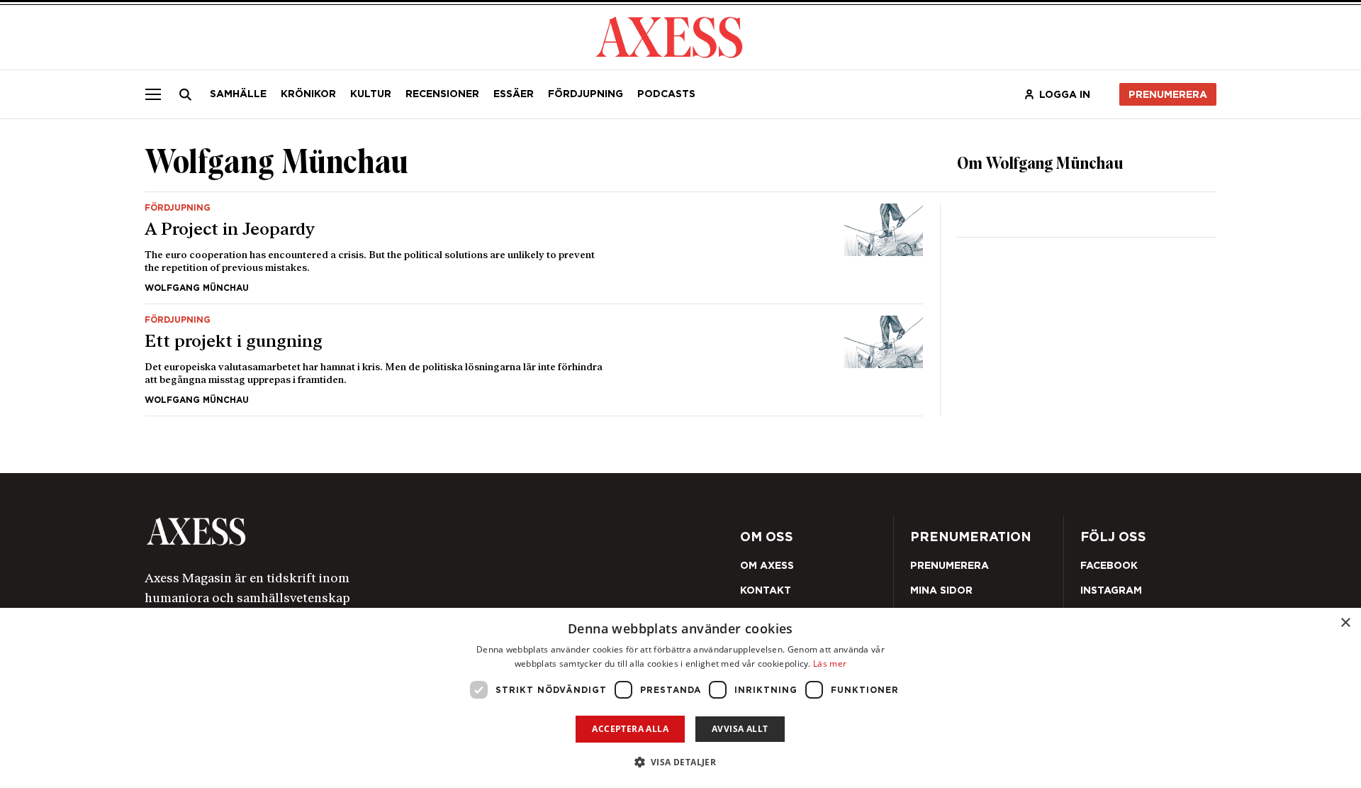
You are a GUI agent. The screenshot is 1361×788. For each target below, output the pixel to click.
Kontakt (765, 590)
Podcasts (666, 93)
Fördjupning (585, 93)
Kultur (370, 93)
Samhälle (238, 93)
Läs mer (829, 663)
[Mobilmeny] (153, 94)
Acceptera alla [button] (630, 729)
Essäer (513, 93)
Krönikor (308, 93)
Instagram (1111, 590)
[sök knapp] (186, 94)
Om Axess (767, 565)
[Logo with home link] (358, 532)
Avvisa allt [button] (740, 729)
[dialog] (680, 698)
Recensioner (442, 93)
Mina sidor (941, 590)
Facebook (1109, 565)
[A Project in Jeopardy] (534, 248)
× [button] (1345, 623)
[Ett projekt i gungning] (534, 360)
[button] (681, 762)
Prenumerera (1167, 94)
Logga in (1064, 94)
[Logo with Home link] (669, 35)
